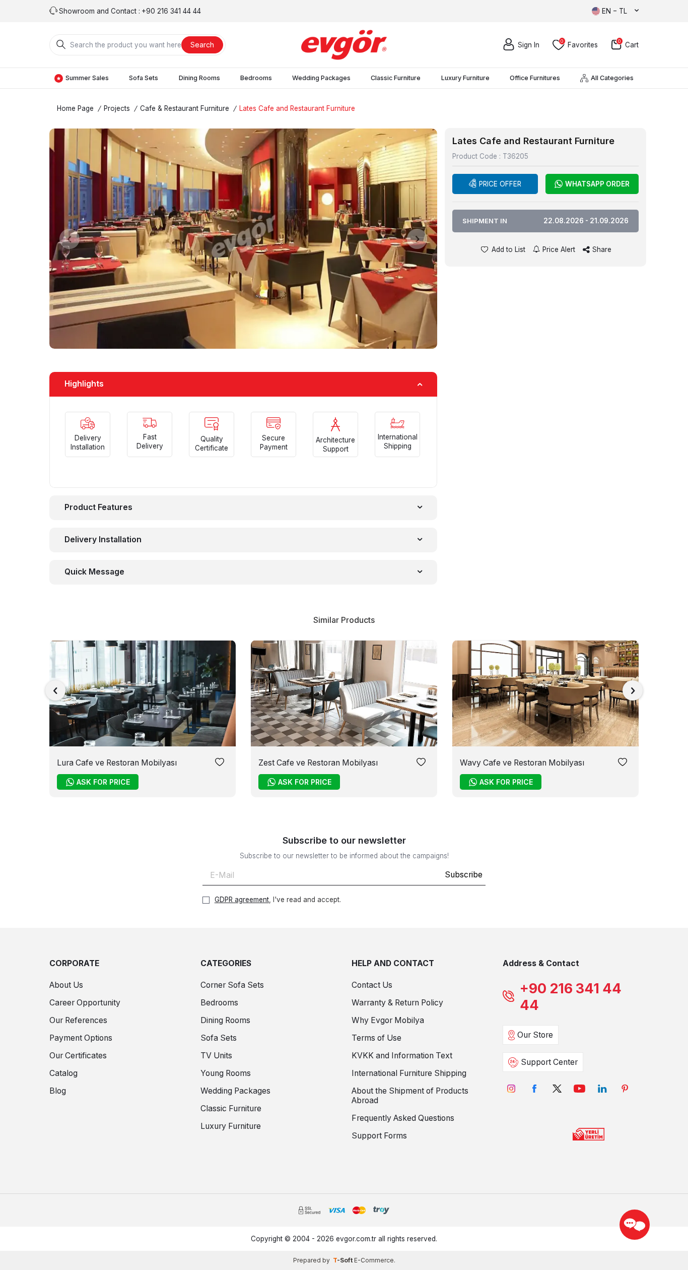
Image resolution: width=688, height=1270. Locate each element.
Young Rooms (225, 1073)
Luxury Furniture (465, 78)
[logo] (344, 45)
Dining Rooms (199, 78)
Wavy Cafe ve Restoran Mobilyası (522, 763)
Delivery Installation (103, 539)
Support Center (549, 1062)
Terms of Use (376, 1038)
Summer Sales (87, 78)
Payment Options (80, 1038)
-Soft (343, 1260)
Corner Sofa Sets (232, 985)
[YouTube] (579, 1088)
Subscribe (464, 874)
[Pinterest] (625, 1088)
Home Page (75, 108)
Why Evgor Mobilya (388, 1020)
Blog (57, 1091)
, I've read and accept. (278, 900)
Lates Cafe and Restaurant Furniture (297, 108)
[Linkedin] (602, 1088)
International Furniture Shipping (409, 1073)
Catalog (63, 1073)
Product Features (98, 507)
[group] (243, 238)
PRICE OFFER (500, 184)
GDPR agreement (242, 900)
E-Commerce (374, 1260)
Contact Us (372, 985)
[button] (69, 239)
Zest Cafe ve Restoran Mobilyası (318, 763)
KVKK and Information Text (402, 1055)
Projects (117, 108)
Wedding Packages (321, 78)
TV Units (216, 1055)
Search (202, 44)
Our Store (535, 1035)
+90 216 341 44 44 (571, 996)
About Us (66, 985)
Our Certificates (78, 1055)
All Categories (612, 78)
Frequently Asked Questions (403, 1118)
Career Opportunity (84, 1002)
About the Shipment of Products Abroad (410, 1095)
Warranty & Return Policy (397, 1002)
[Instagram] (511, 1088)
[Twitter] (557, 1088)
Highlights (84, 384)
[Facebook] (534, 1088)
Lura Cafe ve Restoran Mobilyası (117, 763)
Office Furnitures (535, 78)
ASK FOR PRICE (103, 782)
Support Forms (379, 1135)
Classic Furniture (396, 78)
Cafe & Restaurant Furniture (184, 108)
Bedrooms (256, 78)
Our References (78, 1020)
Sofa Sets (143, 78)
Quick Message (94, 572)
